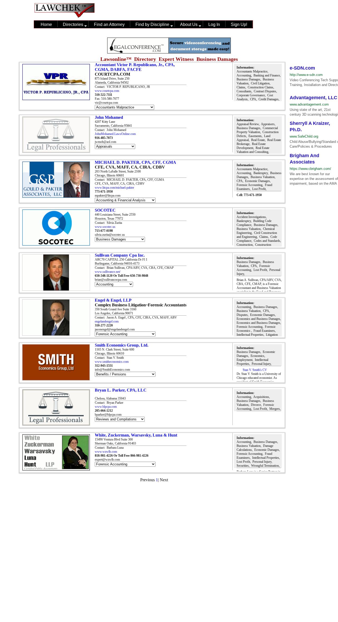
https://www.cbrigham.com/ (310, 169)
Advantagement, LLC (313, 97)
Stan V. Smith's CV (254, 370)
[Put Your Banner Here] (169, 52)
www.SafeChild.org (304, 136)
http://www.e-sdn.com (306, 75)
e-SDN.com (302, 68)
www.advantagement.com (309, 104)
